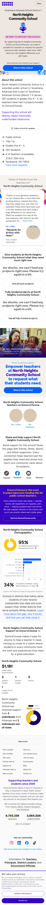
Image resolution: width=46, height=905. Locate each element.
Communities (28, 762)
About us (26, 750)
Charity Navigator (32, 807)
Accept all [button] (23, 901)
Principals (10, 862)
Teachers (31, 859)
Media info (27, 769)
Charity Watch (16, 807)
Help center (23, 741)
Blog (25, 766)
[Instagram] (11, 843)
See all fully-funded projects (23, 318)
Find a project (8, 750)
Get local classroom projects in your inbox (23, 849)
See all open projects (23, 283)
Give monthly (8, 754)
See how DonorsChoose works (23, 518)
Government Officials (23, 865)
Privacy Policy (6, 888)
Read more (27, 221)
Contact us (27, 773)
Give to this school (23, 67)
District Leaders (26, 862)
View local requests (16, 165)
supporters (12, 817)
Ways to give (8, 773)
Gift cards (6, 758)
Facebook (17, 478)
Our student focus (30, 754)
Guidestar (25, 809)
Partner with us (8, 762)
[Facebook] (26, 843)
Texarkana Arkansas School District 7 (23, 10)
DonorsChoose (7, 4)
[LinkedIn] (19, 843)
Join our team (28, 758)
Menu (39, 3)
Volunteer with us (9, 769)
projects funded (34, 817)
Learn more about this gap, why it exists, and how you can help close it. (24, 614)
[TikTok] (34, 843)
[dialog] (23, 888)
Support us (7, 766)
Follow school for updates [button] (24, 128)
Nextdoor (39, 478)
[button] (6, 474)
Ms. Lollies (10, 226)
